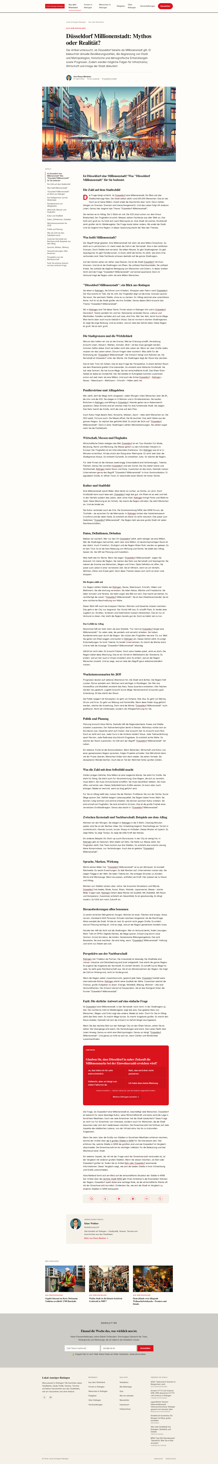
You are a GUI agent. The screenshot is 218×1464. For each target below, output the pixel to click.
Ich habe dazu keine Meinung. (143, 1083)
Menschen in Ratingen (105, 6)
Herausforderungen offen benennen (57, 252)
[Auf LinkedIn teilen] (133, 1199)
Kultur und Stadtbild (55, 216)
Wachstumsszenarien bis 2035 (57, 224)
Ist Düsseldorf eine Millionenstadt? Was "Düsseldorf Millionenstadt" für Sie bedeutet (58, 177)
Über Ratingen (132, 6)
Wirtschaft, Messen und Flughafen (56, 211)
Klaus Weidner (84, 76)
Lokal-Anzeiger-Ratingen (76, 22)
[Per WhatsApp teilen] (91, 1199)
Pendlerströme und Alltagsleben (54, 205)
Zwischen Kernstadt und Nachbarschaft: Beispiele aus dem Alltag (59, 241)
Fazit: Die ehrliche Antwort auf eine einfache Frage (57, 264)
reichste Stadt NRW (112, 1179)
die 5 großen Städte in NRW (120, 1140)
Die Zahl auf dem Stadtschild (58, 184)
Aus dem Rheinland (73, 6)
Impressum (124, 1405)
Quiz (121, 1391)
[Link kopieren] (160, 1199)
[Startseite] (55, 6)
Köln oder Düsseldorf (135, 1163)
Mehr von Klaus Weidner (95, 1238)
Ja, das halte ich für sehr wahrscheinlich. (100, 1072)
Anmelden (145, 1348)
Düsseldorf (120, 195)
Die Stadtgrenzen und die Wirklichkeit (57, 199)
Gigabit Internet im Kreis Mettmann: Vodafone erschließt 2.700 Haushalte (61, 1300)
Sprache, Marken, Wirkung (58, 247)
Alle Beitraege (126, 1387)
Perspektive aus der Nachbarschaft (55, 258)
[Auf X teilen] (105, 1199)
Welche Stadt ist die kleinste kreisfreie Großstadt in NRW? (105, 1300)
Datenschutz (125, 1409)
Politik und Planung (55, 229)
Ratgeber (121, 6)
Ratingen (99, 290)
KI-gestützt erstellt (109, 79)
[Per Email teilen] (146, 1199)
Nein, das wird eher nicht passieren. (141, 1072)
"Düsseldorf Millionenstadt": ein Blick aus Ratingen (58, 193)
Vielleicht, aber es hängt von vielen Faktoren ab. (102, 1083)
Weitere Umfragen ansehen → (126, 1097)
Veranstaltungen (147, 6)
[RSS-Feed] (44, 1397)
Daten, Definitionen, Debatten (59, 219)
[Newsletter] (50, 1397)
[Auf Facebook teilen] (119, 1199)
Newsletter (165, 6)
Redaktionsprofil (91, 1227)
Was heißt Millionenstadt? (57, 188)
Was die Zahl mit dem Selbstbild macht (55, 234)
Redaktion (124, 1382)
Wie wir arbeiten (127, 1396)
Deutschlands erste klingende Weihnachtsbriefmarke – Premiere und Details (150, 1301)
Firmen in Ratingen (88, 6)
